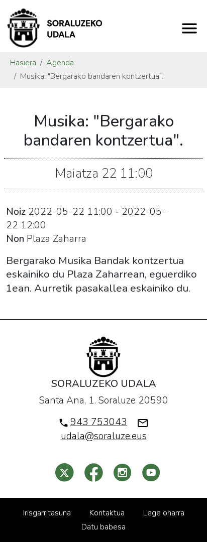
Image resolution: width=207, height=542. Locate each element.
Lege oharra (163, 512)
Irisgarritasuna (47, 512)
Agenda (60, 62)
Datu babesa (103, 526)
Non (15, 238)
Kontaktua (107, 512)
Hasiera (23, 62)
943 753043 (98, 422)
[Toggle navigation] (189, 28)
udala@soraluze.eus (104, 436)
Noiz (16, 211)
